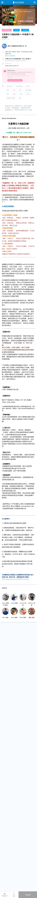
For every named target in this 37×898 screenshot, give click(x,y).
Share (32, 6)
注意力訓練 (28, 90)
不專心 (28, 94)
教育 (21, 94)
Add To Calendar (10, 56)
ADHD (27, 86)
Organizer (5, 896)
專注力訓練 (19, 86)
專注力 (14, 94)
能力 (20, 90)
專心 (8, 94)
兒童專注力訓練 (11, 98)
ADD (14, 90)
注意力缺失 (9, 86)
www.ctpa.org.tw (11, 66)
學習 (8, 90)
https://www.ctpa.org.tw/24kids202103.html (15, 579)
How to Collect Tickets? (15, 80)
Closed (27, 895)
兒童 (20, 98)
